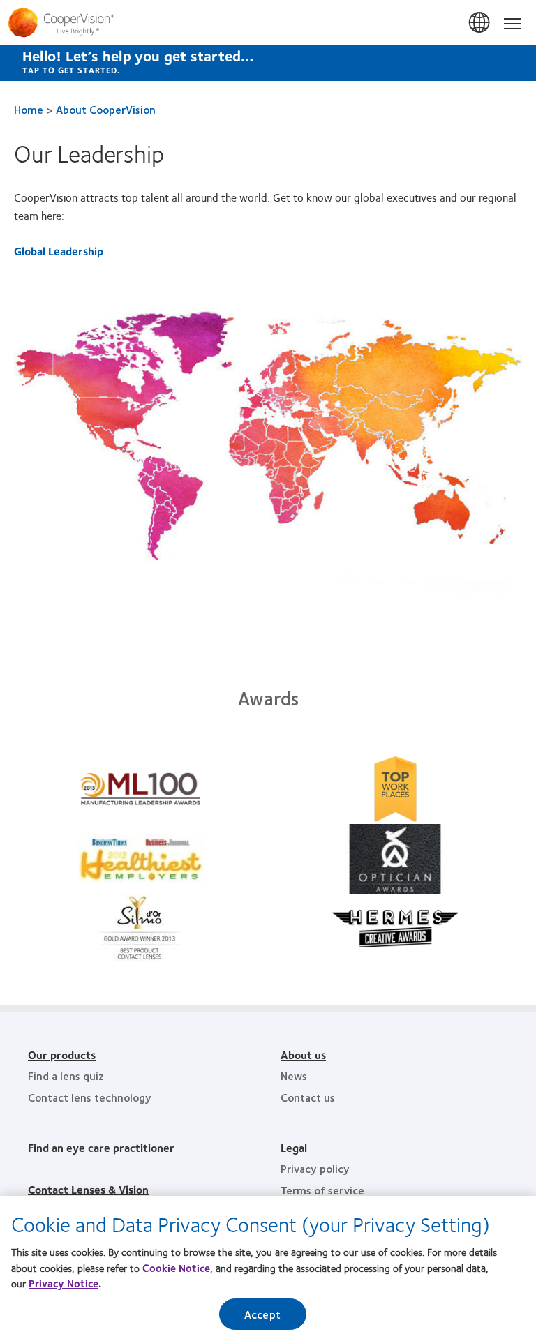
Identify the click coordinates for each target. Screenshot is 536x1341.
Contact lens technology (89, 1097)
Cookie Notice (176, 1267)
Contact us (308, 1097)
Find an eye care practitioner (101, 1147)
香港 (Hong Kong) (480, 23)
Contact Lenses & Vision (88, 1189)
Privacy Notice (63, 1283)
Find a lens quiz (66, 1075)
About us (303, 1054)
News (294, 1075)
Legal (294, 1147)
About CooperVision (106, 109)
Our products (62, 1054)
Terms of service (322, 1190)
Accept (262, 1314)
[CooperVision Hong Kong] (268, 22)
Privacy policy (315, 1168)
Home (28, 109)
